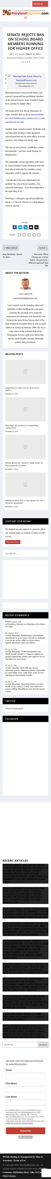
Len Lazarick (19, 54)
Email (9, 1070)
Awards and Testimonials (13, 823)
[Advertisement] (25, 580)
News (35, 57)
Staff (5, 816)
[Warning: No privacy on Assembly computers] (25, 409)
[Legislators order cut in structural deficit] (25, 372)
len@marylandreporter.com (25, 298)
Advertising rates (10, 842)
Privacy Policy (9, 849)
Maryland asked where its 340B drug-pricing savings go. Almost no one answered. (24, 1016)
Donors (6, 836)
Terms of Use (19, 1160)
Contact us (7, 855)
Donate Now (12, 541)
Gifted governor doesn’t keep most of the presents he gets (24, 464)
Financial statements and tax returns (18, 829)
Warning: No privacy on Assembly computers (22, 426)
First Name (11, 1083)
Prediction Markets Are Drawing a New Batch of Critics (25, 625)
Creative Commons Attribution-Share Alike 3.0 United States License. (25, 1172)
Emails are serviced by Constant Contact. (19, 1123)
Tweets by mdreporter (14, 708)
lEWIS (8, 621)
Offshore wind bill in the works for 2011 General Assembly (25, 501)
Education (11, 57)
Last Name (11, 1097)
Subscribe (25, 1130)
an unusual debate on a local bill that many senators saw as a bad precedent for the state (25, 118)
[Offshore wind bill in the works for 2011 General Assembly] (25, 484)
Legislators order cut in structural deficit (22, 389)
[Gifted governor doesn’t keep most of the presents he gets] (25, 447)
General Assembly (24, 57)
